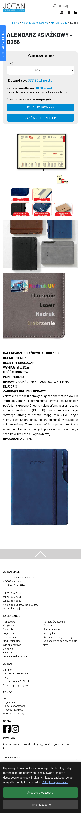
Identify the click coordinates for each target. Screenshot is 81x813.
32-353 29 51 (14, 596)
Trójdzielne (9, 633)
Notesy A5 (49, 633)
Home (15, 22)
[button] (54, 5)
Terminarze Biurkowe (15, 656)
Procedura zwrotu (13, 709)
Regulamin (9, 702)
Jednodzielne (10, 637)
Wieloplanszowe (12, 644)
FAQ (5, 698)
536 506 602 (16, 604)
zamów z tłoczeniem (40, 118)
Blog (5, 677)
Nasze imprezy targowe (16, 685)
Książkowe (9, 625)
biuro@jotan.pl (19, 608)
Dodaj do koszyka (40, 107)
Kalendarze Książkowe (35, 22)
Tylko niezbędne (40, 804)
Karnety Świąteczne (54, 621)
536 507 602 (31, 604)
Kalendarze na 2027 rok (16, 681)
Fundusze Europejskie (15, 673)
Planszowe (9, 621)
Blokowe (8, 648)
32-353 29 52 (14, 600)
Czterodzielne (10, 629)
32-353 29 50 (14, 593)
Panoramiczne (51, 629)
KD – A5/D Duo (59, 22)
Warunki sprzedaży (13, 713)
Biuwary (7, 652)
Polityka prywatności (14, 705)
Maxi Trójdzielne (12, 640)
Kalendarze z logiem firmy (57, 637)
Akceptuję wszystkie (40, 792)
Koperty (47, 625)
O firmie (7, 669)
